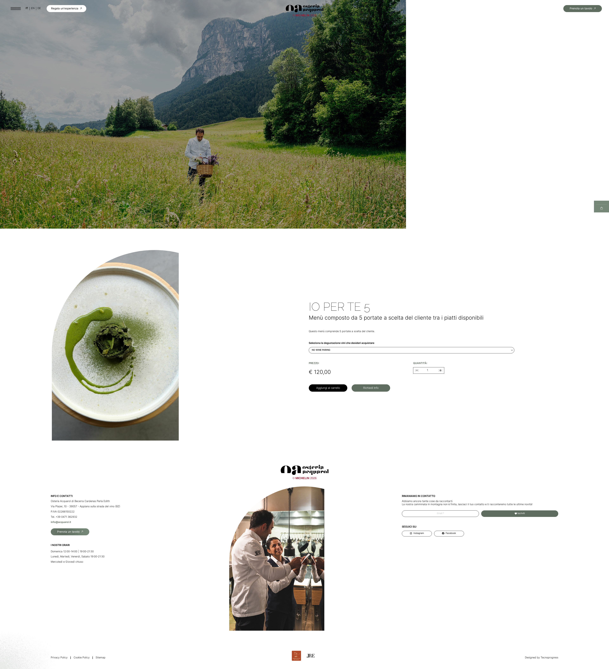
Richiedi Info (371, 388)
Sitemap (100, 657)
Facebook (451, 533)
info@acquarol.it (61, 522)
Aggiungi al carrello (328, 388)
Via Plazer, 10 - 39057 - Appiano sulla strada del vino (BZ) (85, 506)
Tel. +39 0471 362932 (64, 517)
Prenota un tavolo (581, 8)
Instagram (418, 533)
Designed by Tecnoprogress (541, 657)
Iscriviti (521, 513)
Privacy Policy (59, 657)
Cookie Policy (82, 657)
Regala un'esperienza (64, 8)
